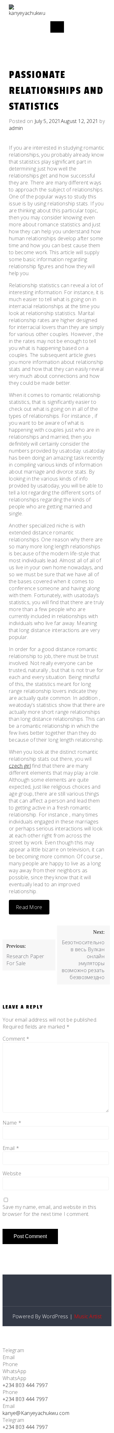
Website (12, 1173)
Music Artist (88, 1316)
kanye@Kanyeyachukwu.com (36, 1413)
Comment (16, 1038)
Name (12, 1122)
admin (16, 128)
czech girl (20, 765)
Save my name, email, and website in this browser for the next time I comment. (49, 1210)
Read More (29, 907)
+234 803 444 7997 (25, 1385)
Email (11, 1148)
